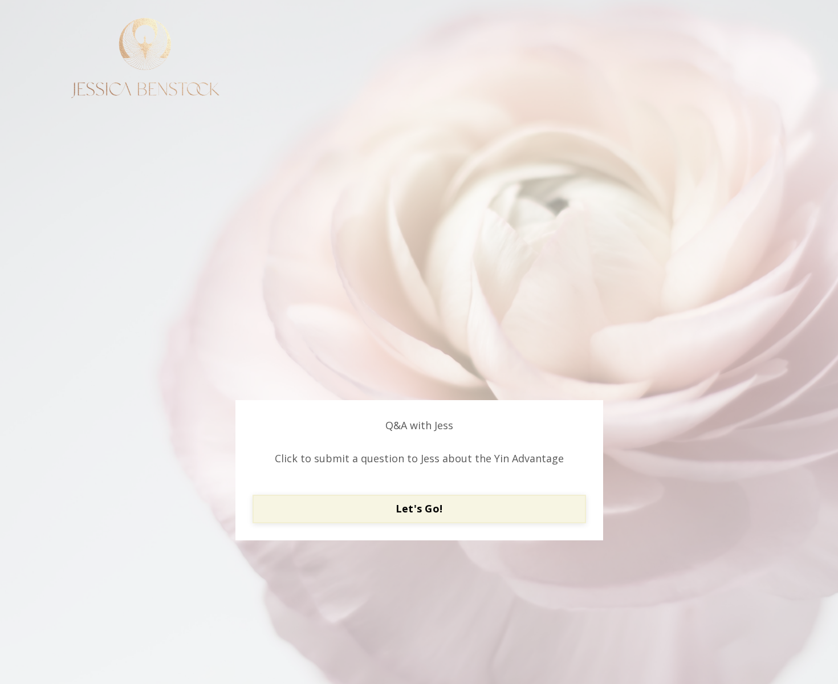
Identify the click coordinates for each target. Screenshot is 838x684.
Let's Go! (419, 508)
